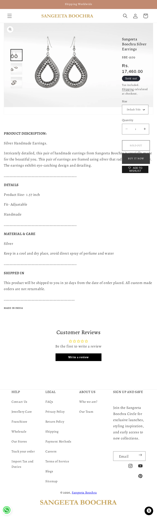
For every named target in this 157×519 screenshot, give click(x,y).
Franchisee (19, 421)
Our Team (86, 411)
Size (124, 101)
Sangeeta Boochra (84, 492)
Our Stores (19, 441)
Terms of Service (57, 461)
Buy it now (136, 158)
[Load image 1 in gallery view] (16, 55)
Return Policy (54, 421)
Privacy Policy (55, 411)
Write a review (78, 357)
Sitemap (51, 481)
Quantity (127, 120)
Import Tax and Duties (22, 464)
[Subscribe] (140, 455)
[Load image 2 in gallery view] (16, 69)
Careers (51, 451)
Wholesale (18, 431)
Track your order (23, 451)
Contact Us (19, 401)
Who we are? (88, 401)
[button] (10, 16)
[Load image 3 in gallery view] (16, 82)
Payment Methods (58, 441)
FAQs (49, 401)
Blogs (49, 471)
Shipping (128, 89)
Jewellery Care (21, 411)
